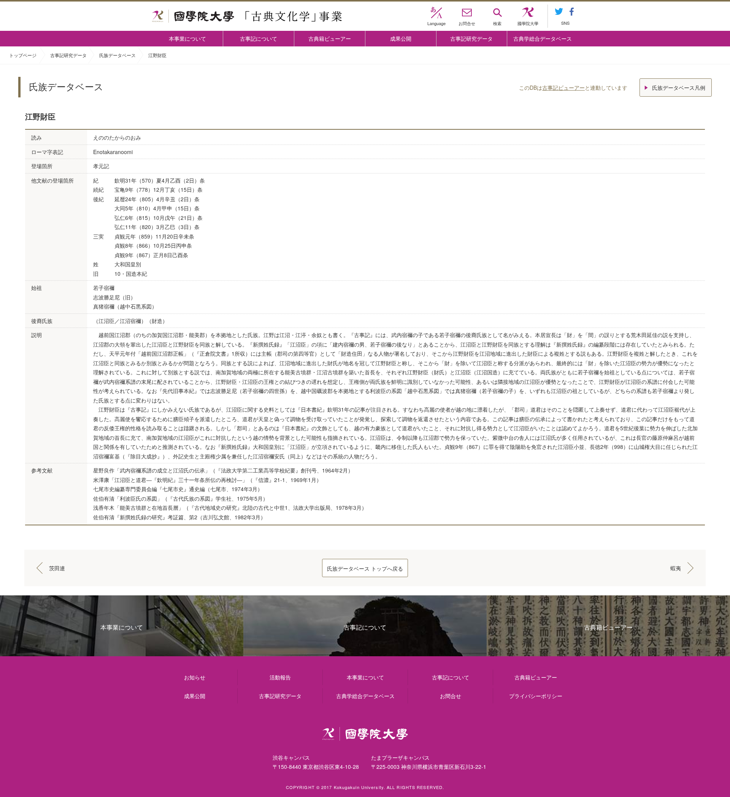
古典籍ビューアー (329, 38)
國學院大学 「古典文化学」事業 (247, 16)
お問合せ (450, 696)
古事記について (258, 38)
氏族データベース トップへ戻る (365, 568)
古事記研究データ (471, 38)
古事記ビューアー (563, 87)
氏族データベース (117, 55)
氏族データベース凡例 (678, 87)
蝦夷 (675, 568)
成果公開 (400, 38)
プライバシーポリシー (535, 696)
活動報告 (280, 677)
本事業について (187, 38)
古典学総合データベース (542, 38)
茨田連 (57, 568)
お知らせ (194, 677)
